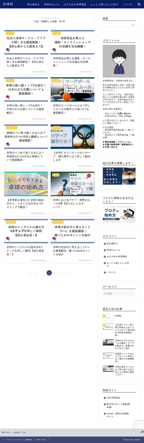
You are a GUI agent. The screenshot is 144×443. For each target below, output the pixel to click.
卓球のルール (51, 4)
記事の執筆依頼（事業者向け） (119, 144)
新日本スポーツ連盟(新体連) (118, 405)
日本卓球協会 (113, 397)
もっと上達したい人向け (104, 4)
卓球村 (8, 4)
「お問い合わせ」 (123, 113)
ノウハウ (128, 4)
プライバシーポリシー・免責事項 (19, 439)
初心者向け (33, 4)
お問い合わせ (41, 439)
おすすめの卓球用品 (75, 4)
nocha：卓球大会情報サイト (118, 415)
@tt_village (125, 116)
